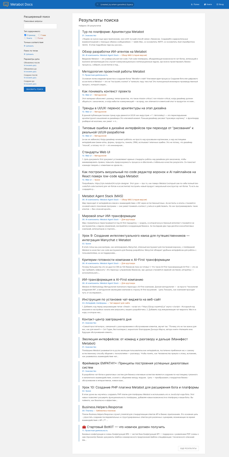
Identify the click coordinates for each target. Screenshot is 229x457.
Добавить (30, 46)
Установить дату (30, 65)
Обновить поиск (34, 89)
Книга (29, 38)
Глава (43, 35)
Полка (40, 38)
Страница (31, 35)
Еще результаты (188, 448)
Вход (221, 4)
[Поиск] (98, 4)
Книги (209, 4)
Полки (196, 4)
